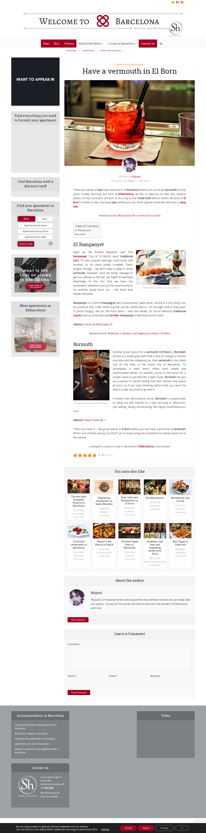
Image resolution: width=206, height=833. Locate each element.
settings (105, 829)
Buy (56, 43)
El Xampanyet (83, 230)
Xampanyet (80, 256)
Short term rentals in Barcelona (31, 733)
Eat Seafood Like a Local (180, 499)
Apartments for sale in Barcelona (32, 743)
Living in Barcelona (121, 43)
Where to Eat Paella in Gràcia (104, 543)
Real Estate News (90, 43)
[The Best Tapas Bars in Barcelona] (129, 530)
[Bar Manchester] (155, 487)
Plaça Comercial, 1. (95, 420)
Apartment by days (35, 236)
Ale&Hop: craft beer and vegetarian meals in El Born (139, 333)
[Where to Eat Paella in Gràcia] (104, 530)
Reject (146, 827)
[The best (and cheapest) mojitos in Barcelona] (79, 486)
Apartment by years (35, 225)
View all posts (78, 619)
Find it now (26, 243)
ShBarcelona (125, 194)
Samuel (80, 513)
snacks (77, 315)
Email (113, 676)
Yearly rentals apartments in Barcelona (35, 738)
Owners (69, 43)
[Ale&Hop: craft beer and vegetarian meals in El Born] (155, 530)
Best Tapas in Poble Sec (180, 543)
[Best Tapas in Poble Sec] (180, 530)
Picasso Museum (106, 252)
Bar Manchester (155, 497)
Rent (46, 43)
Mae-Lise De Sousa (156, 561)
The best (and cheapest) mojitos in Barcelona (78, 501)
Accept (128, 827)
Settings (164, 827)
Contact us (148, 43)
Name (72, 676)
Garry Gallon (105, 552)
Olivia (182, 508)
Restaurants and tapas (129, 64)
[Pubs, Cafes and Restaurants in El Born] (129, 486)
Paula (80, 555)
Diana (105, 511)
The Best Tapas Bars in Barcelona (129, 544)
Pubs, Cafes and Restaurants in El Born (129, 500)
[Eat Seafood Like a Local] (180, 487)
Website (155, 676)
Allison (131, 511)
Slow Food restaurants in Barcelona (79, 544)
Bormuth (80, 234)
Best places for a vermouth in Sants (138, 215)
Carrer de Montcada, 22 (98, 324)
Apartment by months (35, 231)
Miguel (136, 176)
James (131, 555)
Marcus (156, 505)
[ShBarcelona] (103, 22)
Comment (73, 644)
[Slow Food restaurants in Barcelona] (79, 530)
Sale (44, 218)
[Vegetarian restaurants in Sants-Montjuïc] (104, 487)
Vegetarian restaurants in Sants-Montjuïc (104, 500)
